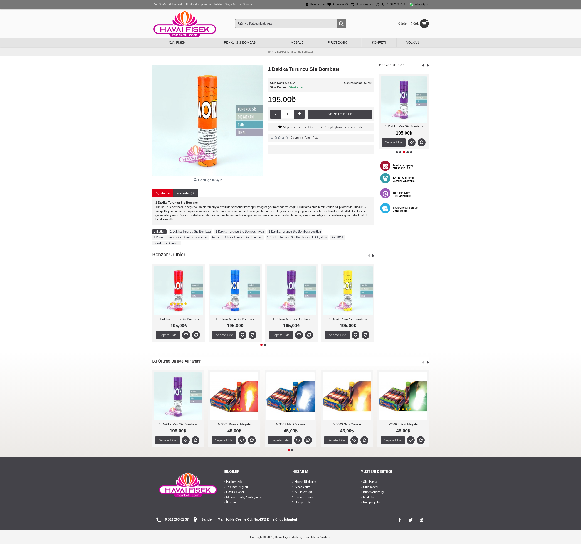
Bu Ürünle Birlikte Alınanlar (176, 361)
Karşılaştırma (304, 497)
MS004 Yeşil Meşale (234, 424)
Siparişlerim (302, 486)
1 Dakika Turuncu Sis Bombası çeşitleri (295, 231)
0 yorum (295, 137)
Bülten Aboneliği (373, 492)
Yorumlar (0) (185, 193)
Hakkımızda (234, 481)
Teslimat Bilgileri (237, 486)
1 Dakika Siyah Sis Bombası (348, 319)
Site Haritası (371, 481)
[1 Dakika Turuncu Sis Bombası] (207, 120)
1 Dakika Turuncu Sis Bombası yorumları (180, 237)
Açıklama (162, 193)
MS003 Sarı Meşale (178, 424)
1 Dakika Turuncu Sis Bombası (190, 231)
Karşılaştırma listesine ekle (344, 127)
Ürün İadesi (370, 486)
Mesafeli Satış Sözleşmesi (244, 497)
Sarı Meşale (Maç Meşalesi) (347, 424)
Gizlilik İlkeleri (235, 492)
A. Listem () (303, 492)
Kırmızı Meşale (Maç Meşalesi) (403, 424)
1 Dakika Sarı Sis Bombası (404, 126)
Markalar (368, 497)
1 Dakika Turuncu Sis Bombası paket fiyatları (297, 237)
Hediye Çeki (303, 502)
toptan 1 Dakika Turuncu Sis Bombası (237, 237)
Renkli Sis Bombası (166, 243)
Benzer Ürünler (391, 65)
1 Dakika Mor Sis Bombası (235, 319)
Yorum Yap (311, 137)
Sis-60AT (337, 237)
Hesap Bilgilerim (305, 481)
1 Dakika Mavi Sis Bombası (178, 319)
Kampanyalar (371, 502)
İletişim (231, 502)
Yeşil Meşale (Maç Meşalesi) (290, 424)
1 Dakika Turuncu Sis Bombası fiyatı (240, 231)
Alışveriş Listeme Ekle (298, 127)
